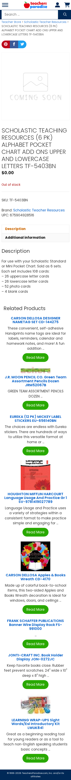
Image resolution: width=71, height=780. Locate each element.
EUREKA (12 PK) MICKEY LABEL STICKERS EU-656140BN (35, 418)
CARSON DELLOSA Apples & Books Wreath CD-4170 (35, 577)
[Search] (65, 14)
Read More (35, 357)
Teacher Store (11, 22)
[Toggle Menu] (5, 5)
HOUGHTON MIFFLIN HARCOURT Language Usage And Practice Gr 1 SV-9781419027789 (35, 497)
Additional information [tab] (25, 237)
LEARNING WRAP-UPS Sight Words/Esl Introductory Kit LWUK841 (35, 724)
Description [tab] (15, 228)
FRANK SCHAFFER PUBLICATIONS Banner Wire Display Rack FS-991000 (35, 624)
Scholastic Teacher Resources (45, 22)
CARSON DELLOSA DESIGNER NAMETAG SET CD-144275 (35, 320)
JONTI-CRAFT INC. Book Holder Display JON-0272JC (35, 657)
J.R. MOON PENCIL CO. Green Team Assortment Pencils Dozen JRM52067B (35, 381)
